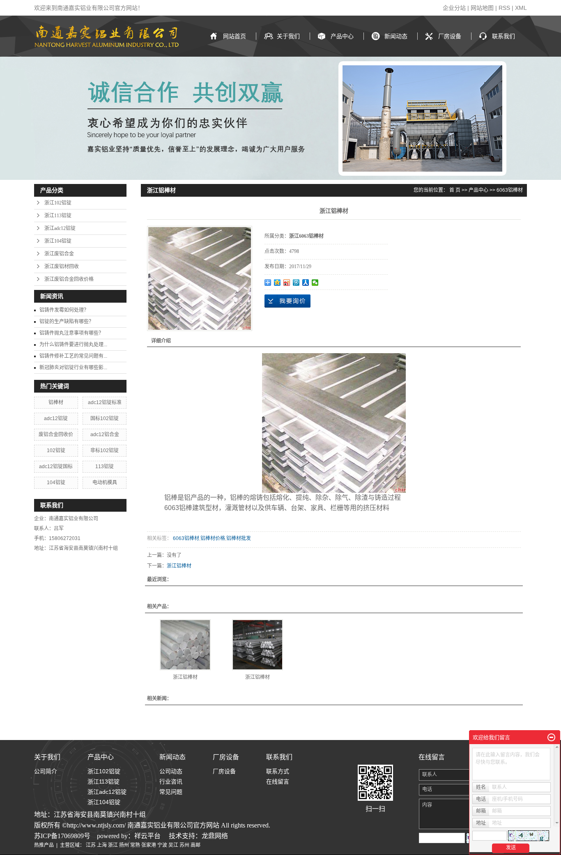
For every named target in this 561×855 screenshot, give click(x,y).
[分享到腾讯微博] (296, 282)
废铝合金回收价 (56, 434)
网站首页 (234, 36)
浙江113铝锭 (57, 215)
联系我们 (503, 36)
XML (521, 8)
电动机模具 (104, 482)
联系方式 (277, 771)
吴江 (173, 845)
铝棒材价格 (212, 538)
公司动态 (170, 771)
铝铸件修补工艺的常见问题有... (73, 356)
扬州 (124, 845)
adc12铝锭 (56, 418)
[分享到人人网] (305, 282)
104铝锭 (56, 482)
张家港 (148, 845)
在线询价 (287, 301)
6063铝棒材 (510, 190)
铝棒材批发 (238, 538)
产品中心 (342, 36)
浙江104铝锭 (57, 241)
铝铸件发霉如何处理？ (64, 310)
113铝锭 (104, 466)
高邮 (195, 845)
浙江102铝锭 (57, 203)
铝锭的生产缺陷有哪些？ (66, 321)
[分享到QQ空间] (277, 282)
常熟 (135, 845)
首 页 (454, 190)
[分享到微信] (315, 282)
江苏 (91, 845)
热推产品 (44, 845)
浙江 (113, 845)
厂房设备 (449, 36)
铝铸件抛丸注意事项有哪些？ (71, 333)
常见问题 (170, 791)
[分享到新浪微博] (286, 282)
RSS (504, 8)
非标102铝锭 (104, 450)
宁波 (162, 845)
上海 (102, 845)
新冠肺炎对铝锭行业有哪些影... (73, 367)
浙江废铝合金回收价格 (69, 279)
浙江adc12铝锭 (60, 228)
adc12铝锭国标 (56, 466)
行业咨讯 (170, 781)
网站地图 (482, 8)
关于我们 (288, 36)
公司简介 (45, 771)
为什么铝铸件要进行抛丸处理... (73, 344)
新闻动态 (395, 36)
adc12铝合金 (104, 434)
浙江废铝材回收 (61, 266)
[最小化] (551, 737)
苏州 (184, 845)
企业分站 (454, 8)
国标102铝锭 (104, 418)
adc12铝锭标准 (105, 402)
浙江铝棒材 (179, 566)
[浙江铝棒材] (185, 644)
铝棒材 (55, 402)
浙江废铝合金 (59, 254)
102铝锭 (56, 450)
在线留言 (277, 781)
